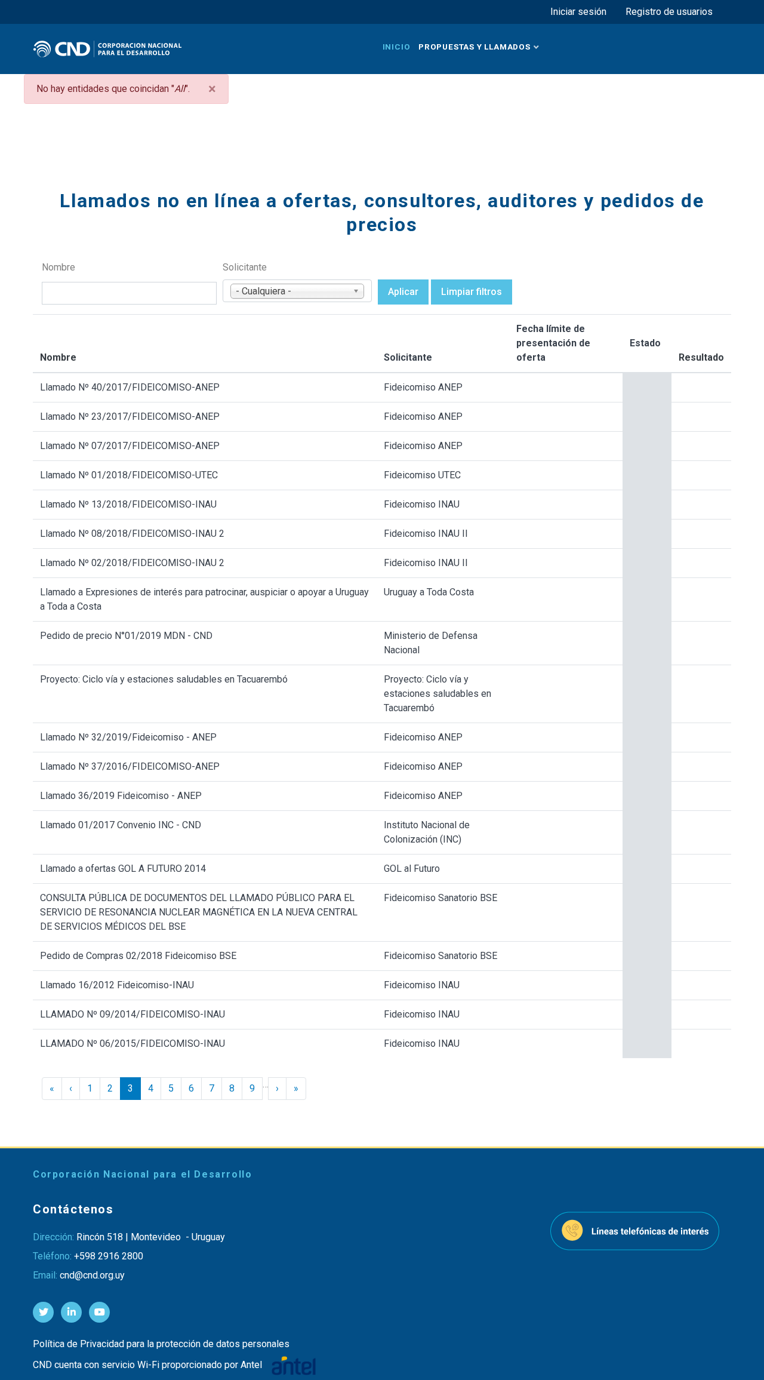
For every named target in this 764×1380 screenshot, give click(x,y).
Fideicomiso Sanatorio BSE (440, 897)
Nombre (58, 267)
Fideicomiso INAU (422, 504)
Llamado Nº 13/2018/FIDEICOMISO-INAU (128, 504)
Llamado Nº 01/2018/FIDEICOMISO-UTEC (129, 475)
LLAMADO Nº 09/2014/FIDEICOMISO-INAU (132, 1014)
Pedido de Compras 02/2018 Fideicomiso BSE (138, 955)
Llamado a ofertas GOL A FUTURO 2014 (123, 868)
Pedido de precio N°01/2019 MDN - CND (126, 635)
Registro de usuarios (669, 11)
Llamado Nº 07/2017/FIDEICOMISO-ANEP (130, 445)
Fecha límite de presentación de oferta (553, 343)
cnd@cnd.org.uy (92, 1275)
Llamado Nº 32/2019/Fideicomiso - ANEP (128, 737)
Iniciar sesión (578, 11)
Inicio (397, 46)
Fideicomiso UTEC (422, 475)
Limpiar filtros (471, 291)
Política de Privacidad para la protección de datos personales (161, 1344)
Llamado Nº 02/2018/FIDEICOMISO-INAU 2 (132, 562)
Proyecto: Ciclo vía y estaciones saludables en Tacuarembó (164, 679)
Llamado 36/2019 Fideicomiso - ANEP (121, 795)
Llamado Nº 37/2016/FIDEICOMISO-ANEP (130, 766)
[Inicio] (107, 49)
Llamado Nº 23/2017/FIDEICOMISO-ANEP (130, 416)
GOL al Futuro (412, 868)
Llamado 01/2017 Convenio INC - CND (120, 825)
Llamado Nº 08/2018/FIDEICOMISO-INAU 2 (132, 533)
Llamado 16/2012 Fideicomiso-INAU (117, 985)
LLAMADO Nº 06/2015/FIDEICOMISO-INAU (132, 1043)
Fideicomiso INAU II (426, 533)
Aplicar (403, 291)
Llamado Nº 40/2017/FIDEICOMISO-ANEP (130, 387)
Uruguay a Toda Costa (429, 592)
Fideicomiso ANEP (423, 387)
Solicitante (245, 267)
